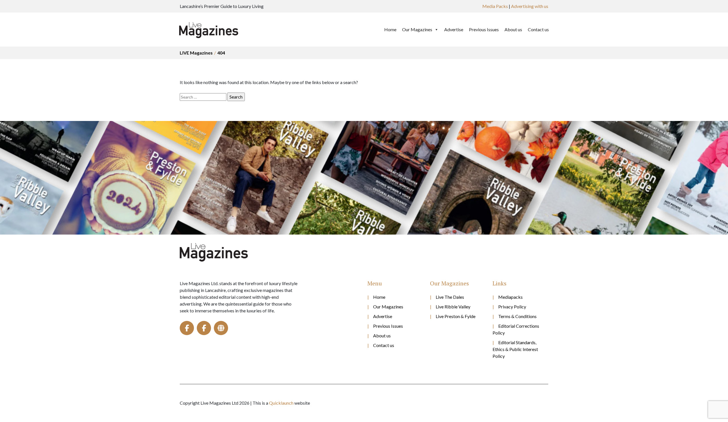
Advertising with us (529, 6)
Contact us (538, 29)
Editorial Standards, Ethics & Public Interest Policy (515, 349)
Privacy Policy (512, 306)
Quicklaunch (281, 403)
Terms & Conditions (517, 316)
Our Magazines (417, 29)
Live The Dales (450, 297)
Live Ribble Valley (453, 306)
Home (390, 29)
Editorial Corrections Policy (516, 329)
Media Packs (495, 6)
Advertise (453, 29)
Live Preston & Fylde (455, 316)
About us (513, 29)
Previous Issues (484, 29)
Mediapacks (510, 297)
